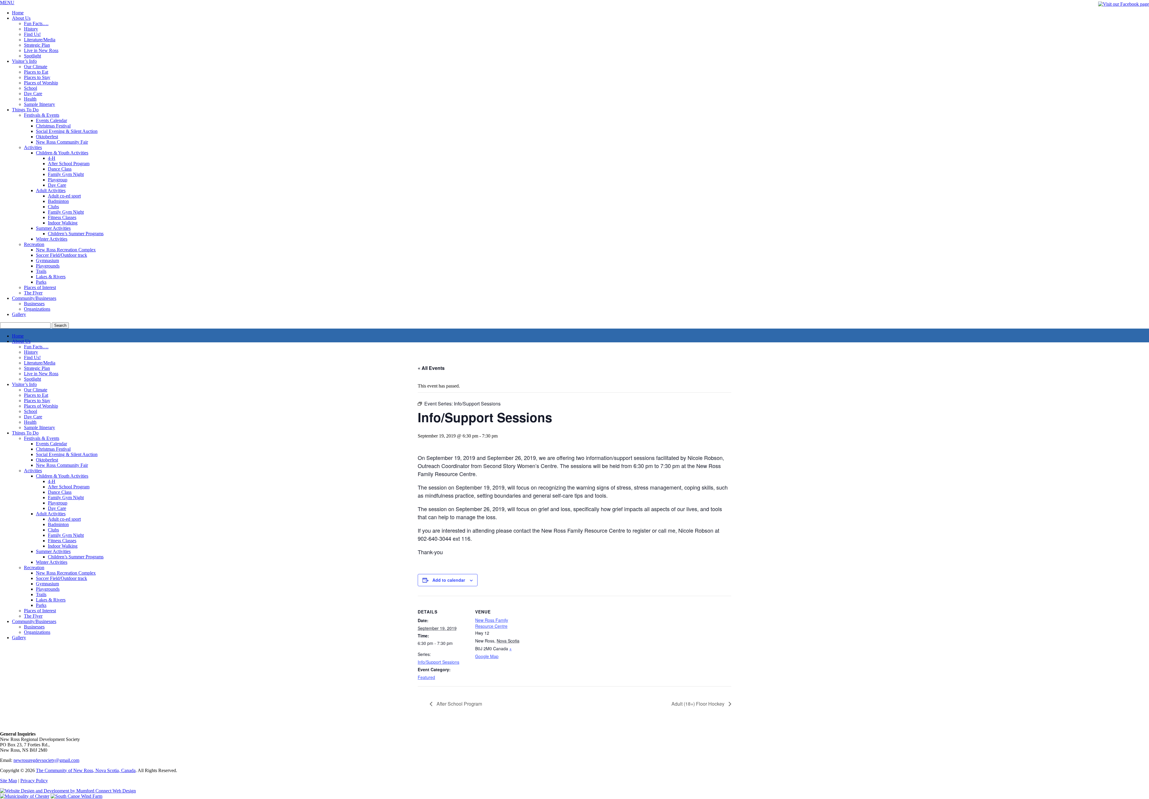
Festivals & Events (41, 115)
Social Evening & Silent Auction (67, 131)
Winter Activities (51, 238)
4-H (51, 158)
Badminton (58, 201)
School (30, 88)
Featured (426, 677)
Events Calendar (51, 120)
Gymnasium (47, 260)
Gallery (19, 314)
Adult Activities (51, 190)
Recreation (34, 244)
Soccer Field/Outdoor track (61, 255)
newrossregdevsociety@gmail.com (46, 760)
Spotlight (32, 55)
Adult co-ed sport (64, 195)
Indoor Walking (62, 222)
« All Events (431, 367)
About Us (21, 18)
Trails (41, 271)
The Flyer (33, 292)
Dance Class (60, 168)
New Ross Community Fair (62, 142)
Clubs (53, 206)
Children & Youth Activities (62, 152)
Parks (41, 282)
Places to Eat (36, 72)
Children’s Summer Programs (76, 556)
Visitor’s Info (24, 61)
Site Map (8, 780)
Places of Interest (40, 287)
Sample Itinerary (39, 104)
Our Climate (35, 66)
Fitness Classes (62, 217)
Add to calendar (448, 580)
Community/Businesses (34, 298)
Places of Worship (41, 82)
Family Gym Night (66, 174)
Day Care (33, 93)
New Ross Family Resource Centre (491, 623)
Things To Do (25, 109)
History (31, 28)
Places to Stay (37, 77)
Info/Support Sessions (438, 662)
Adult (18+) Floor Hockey (698, 703)
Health (30, 98)
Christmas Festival (53, 125)
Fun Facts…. (36, 23)
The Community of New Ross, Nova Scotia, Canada (86, 770)
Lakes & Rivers (51, 276)
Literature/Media (39, 39)
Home (18, 12)
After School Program (458, 703)
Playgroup (57, 179)
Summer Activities (53, 228)
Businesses (34, 303)
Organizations (37, 309)
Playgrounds (48, 265)
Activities (33, 147)
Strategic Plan (37, 45)
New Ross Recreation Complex (66, 249)
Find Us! (32, 34)
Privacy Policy (34, 780)
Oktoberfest (47, 136)
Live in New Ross (41, 50)
